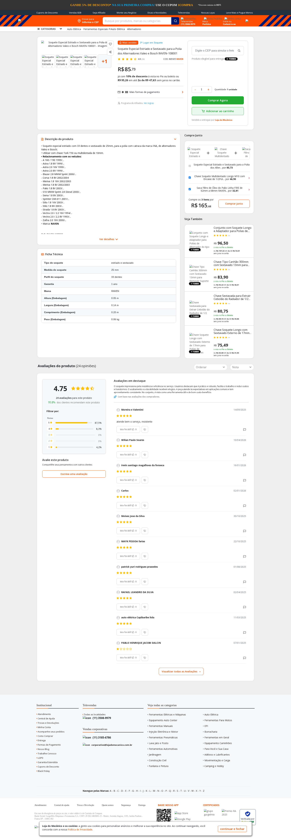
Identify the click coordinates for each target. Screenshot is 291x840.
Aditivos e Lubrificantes (217, 754)
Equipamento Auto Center (163, 720)
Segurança (126, 805)
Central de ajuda (61, 805)
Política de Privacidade (80, 829)
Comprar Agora (218, 100)
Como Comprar (45, 735)
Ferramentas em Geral (216, 737)
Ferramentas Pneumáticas (163, 737)
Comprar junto (234, 203)
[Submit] (175, 21)
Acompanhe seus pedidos (50, 731)
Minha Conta (44, 727)
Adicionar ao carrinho (220, 111)
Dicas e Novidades (157, 12)
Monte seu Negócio (126, 12)
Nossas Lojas (208, 12)
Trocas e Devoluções (48, 722)
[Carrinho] (246, 18)
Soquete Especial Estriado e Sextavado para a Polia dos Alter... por (222, 166)
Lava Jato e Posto (158, 743)
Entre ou (227, 21)
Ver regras (149, 103)
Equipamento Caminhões (218, 743)
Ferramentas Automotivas (163, 748)
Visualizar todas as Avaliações (180, 671)
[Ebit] (212, 811)
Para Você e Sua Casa (216, 748)
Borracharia (210, 731)
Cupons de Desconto (47, 12)
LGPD (40, 757)
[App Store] (182, 813)
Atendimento (44, 714)
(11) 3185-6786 (101, 737)
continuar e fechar (232, 829)
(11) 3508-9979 (101, 718)
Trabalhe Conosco (46, 753)
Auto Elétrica (211, 714)
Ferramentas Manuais (161, 726)
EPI (206, 726)
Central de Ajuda (46, 718)
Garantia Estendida (47, 762)
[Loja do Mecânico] (54, 20)
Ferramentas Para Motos (218, 720)
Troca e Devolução (85, 805)
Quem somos (108, 805)
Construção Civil (157, 760)
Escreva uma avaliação (74, 474)
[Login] (232, 17)
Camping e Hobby (214, 766)
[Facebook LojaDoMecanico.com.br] (38, 827)
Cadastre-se (229, 24)
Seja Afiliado (99, 12)
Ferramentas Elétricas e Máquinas (167, 714)
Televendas (184, 12)
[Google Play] (182, 819)
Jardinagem (155, 754)
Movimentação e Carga (217, 760)
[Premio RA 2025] (230, 811)
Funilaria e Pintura (158, 766)
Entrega (41, 740)
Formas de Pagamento (49, 744)
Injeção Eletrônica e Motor (163, 731)
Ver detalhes (107, 239)
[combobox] (141, 21)
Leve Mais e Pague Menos (239, 12)
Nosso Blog (43, 749)
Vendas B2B (75, 12)
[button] (244, 429)
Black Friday (43, 770)
